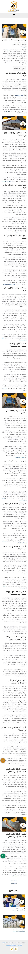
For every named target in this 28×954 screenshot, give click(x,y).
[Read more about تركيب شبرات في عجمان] (14, 921)
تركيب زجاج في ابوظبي (20, 457)
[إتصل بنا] (2, 760)
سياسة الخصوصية (11, 945)
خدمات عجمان (22, 911)
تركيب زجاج (24, 79)
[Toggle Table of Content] (23, 68)
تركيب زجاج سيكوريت (18, 95)
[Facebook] (16, 949)
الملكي (8, 49)
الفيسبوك (15, 875)
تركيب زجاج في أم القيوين (17, 232)
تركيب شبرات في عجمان (18, 929)
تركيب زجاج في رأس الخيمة (9, 284)
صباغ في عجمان (20, 909)
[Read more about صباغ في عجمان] (14, 900)
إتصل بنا (19, 945)
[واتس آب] (2, 856)
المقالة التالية (14, 883)
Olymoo (4, 942)
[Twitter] (12, 949)
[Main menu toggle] (14, 15)
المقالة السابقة (14, 880)
